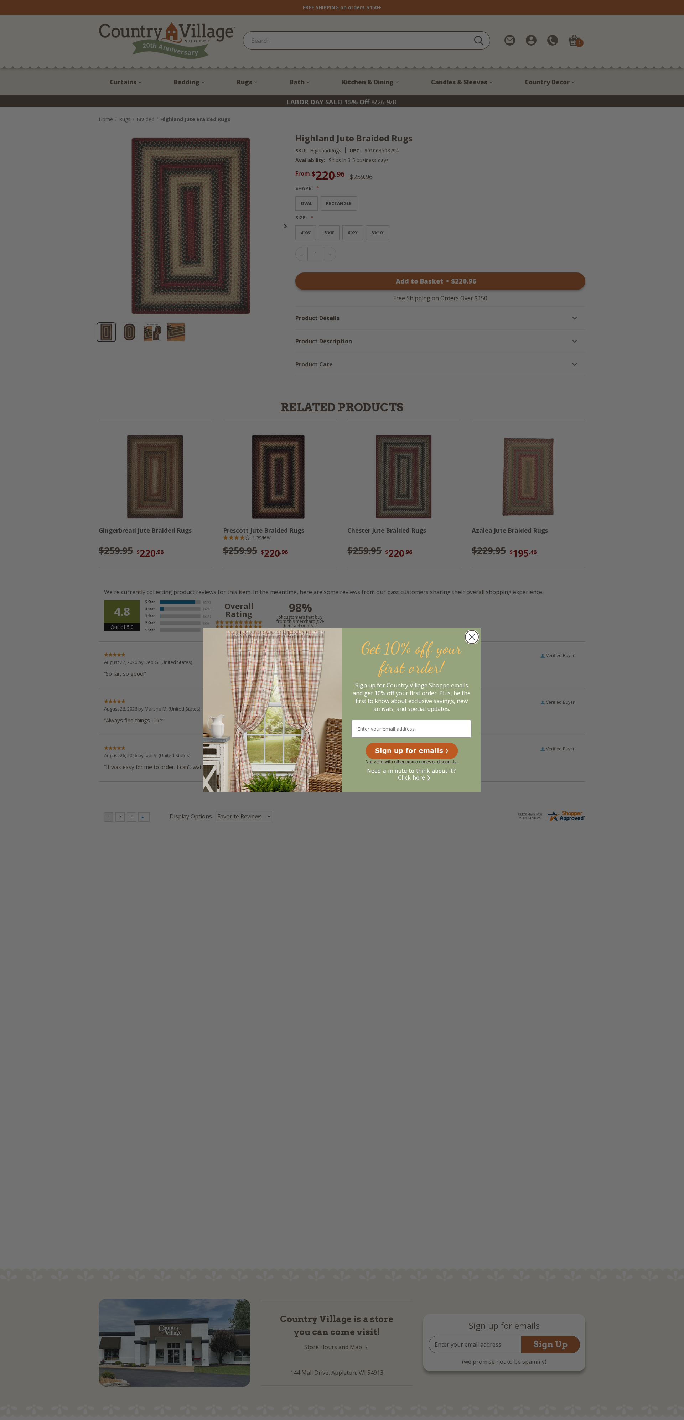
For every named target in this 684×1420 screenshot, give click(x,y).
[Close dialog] (472, 637)
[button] (412, 751)
